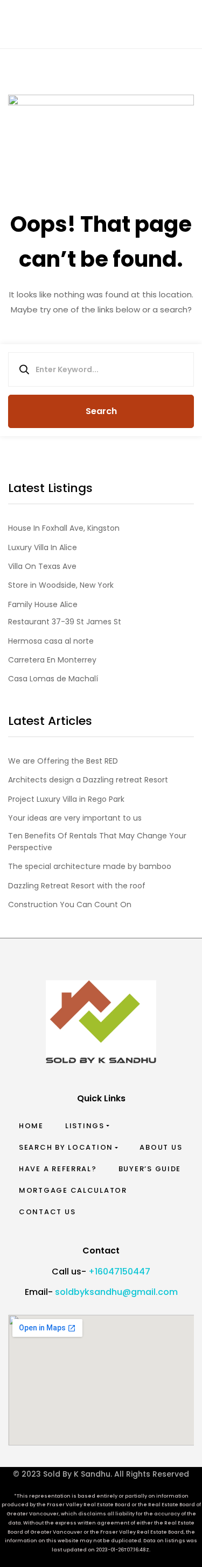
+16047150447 (119, 1271)
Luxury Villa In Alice (42, 547)
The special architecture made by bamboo (89, 866)
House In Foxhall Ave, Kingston (64, 528)
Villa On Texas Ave (42, 566)
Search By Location (66, 1147)
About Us (161, 1147)
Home (31, 1126)
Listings (85, 1126)
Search (101, 411)
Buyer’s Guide (150, 1169)
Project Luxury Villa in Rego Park (66, 799)
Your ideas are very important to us (75, 818)
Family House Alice (43, 604)
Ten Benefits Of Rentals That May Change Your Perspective (97, 841)
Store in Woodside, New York (61, 585)
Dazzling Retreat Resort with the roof (76, 885)
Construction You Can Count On (69, 904)
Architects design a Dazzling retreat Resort (88, 779)
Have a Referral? (58, 1169)
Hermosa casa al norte (51, 641)
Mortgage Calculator (73, 1190)
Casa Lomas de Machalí (53, 678)
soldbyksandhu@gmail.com (116, 1292)
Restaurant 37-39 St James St (64, 621)
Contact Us (47, 1212)
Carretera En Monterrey (52, 659)
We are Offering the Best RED (63, 761)
